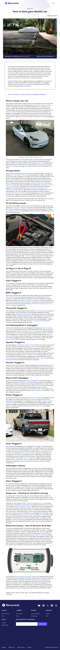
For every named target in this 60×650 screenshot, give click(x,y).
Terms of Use (11, 647)
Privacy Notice (21, 647)
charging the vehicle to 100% (25, 345)
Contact (29, 647)
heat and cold (10, 112)
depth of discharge (41, 579)
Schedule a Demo (35, 613)
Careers (4, 622)
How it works (19, 613)
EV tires (49, 189)
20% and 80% (41, 531)
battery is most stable (27, 453)
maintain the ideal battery (24, 314)
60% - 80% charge (42, 358)
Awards (48, 613)
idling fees (25, 164)
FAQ (3, 616)
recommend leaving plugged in (44, 311)
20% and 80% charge (12, 297)
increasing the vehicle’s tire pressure (28, 300)
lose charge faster (23, 506)
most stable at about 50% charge (25, 576)
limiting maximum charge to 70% (34, 406)
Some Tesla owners (29, 458)
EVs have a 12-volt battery (19, 207)
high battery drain (31, 398)
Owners (19, 610)
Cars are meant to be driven (20, 175)
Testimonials (34, 616)
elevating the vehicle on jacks (15, 193)
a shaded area (31, 355)
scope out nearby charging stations (34, 514)
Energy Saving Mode (26, 461)
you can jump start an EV (13, 211)
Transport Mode (38, 321)
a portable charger (16, 519)
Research (30, 8)
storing (52, 390)
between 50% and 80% (25, 382)
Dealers (33, 610)
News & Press (5, 625)
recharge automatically (37, 385)
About (4, 619)
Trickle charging (30, 256)
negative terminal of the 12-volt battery (29, 331)
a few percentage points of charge (36, 503)
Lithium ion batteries (41, 535)
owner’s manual (11, 339)
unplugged (34, 380)
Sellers (4, 610)
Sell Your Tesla (5, 613)
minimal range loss (37, 390)
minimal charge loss (12, 358)
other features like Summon (20, 459)
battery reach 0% (31, 346)
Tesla (7, 446)
